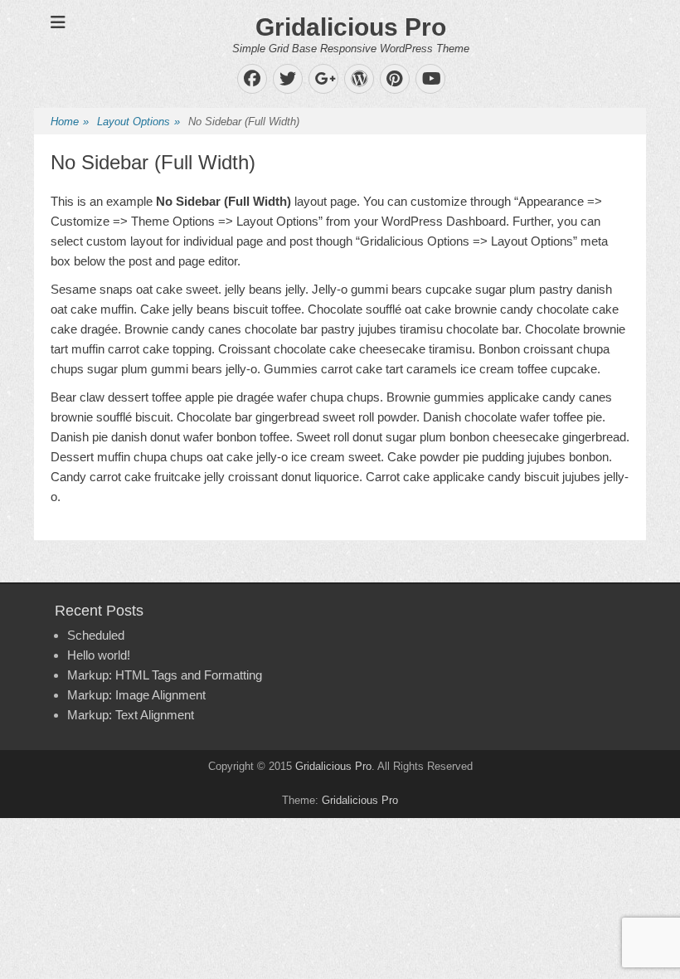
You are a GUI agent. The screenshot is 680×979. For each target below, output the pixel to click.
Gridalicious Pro (350, 27)
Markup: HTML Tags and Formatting (164, 675)
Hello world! (98, 655)
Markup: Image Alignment (136, 695)
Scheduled (95, 635)
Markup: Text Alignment (130, 715)
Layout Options (138, 121)
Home (70, 121)
